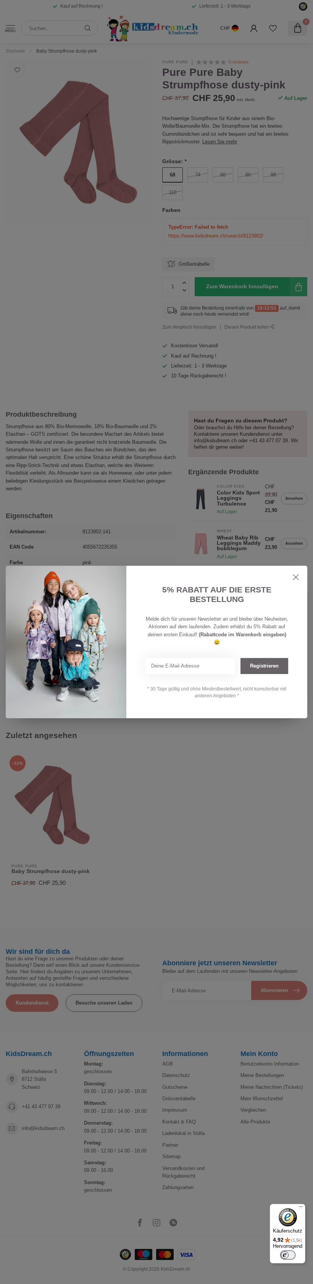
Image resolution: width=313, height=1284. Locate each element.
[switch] (287, 1255)
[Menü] (300, 1208)
